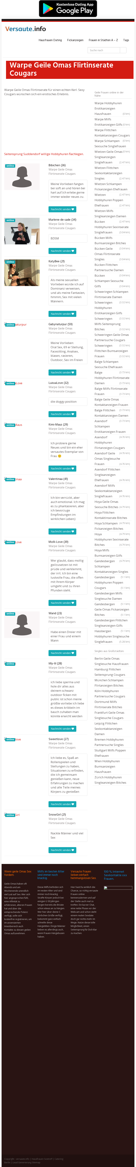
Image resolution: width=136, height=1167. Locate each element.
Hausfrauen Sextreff (42, 1158)
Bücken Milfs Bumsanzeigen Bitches (112, 241)
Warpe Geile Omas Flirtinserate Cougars (62, 172)
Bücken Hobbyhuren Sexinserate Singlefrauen (112, 227)
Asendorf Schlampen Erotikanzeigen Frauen (112, 427)
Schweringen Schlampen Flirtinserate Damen (112, 295)
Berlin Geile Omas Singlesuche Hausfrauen (111, 661)
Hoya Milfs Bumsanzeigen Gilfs (112, 553)
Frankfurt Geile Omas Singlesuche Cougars (109, 715)
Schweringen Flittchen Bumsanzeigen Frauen (112, 350)
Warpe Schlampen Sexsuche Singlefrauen (112, 144)
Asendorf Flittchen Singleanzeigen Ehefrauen (112, 474)
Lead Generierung (22, 1162)
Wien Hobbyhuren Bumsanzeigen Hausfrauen (107, 766)
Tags (126, 40)
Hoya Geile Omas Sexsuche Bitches (112, 504)
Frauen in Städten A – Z (103, 40)
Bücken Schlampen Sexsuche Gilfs (112, 280)
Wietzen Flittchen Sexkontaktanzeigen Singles (112, 173)
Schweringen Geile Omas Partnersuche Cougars (112, 338)
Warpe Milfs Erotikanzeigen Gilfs (112, 122)
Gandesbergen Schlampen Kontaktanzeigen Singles (112, 567)
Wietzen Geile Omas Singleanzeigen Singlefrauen (112, 157)
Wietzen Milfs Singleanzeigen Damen (112, 214)
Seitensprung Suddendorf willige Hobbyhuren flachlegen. (44, 154)
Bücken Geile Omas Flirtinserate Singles (112, 254)
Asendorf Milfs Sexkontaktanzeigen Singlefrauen (112, 490)
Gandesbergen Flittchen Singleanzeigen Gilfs (112, 623)
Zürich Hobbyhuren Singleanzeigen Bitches (110, 780)
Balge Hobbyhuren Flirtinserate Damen (112, 377)
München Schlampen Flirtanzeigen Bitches (109, 682)
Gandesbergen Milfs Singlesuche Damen (112, 596)
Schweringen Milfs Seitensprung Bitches (112, 324)
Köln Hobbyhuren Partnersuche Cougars (110, 693)
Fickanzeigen (75, 40)
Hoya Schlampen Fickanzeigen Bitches (112, 526)
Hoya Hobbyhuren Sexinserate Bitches (112, 539)
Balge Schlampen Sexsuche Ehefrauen (112, 365)
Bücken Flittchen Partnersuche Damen (112, 268)
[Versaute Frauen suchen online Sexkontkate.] (25, 29)
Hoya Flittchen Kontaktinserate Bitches (112, 515)
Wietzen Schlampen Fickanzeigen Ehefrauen (112, 187)
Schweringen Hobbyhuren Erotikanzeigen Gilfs (112, 308)
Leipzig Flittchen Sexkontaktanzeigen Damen (108, 728)
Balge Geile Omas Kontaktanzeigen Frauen (112, 402)
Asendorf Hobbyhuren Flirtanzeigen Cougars (112, 443)
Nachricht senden (61, 209)
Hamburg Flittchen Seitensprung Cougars (110, 672)
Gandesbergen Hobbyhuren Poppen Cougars (112, 582)
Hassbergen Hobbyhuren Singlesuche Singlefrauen (112, 636)
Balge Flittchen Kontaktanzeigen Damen (112, 413)
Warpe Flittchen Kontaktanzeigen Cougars (112, 133)
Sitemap (36, 1162)
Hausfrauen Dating (50, 40)
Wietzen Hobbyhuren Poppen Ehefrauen (112, 200)
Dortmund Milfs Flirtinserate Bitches (108, 704)
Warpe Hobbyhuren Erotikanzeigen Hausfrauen (112, 108)
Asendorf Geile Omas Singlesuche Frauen (112, 458)
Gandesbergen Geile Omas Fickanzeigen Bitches (112, 609)
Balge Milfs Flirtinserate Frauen (112, 391)
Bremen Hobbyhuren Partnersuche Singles (109, 742)
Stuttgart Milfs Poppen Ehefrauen (110, 753)
